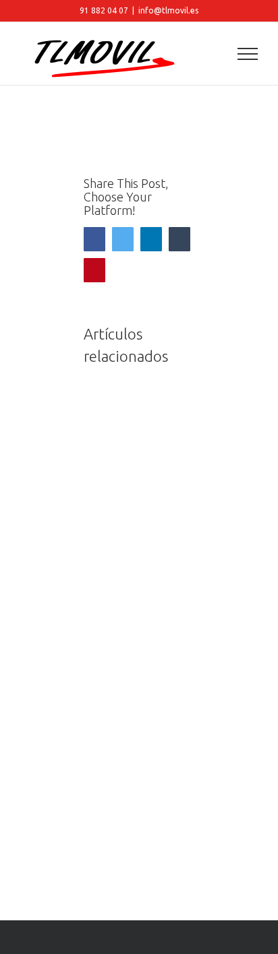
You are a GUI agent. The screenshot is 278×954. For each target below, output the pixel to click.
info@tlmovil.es (168, 10)
